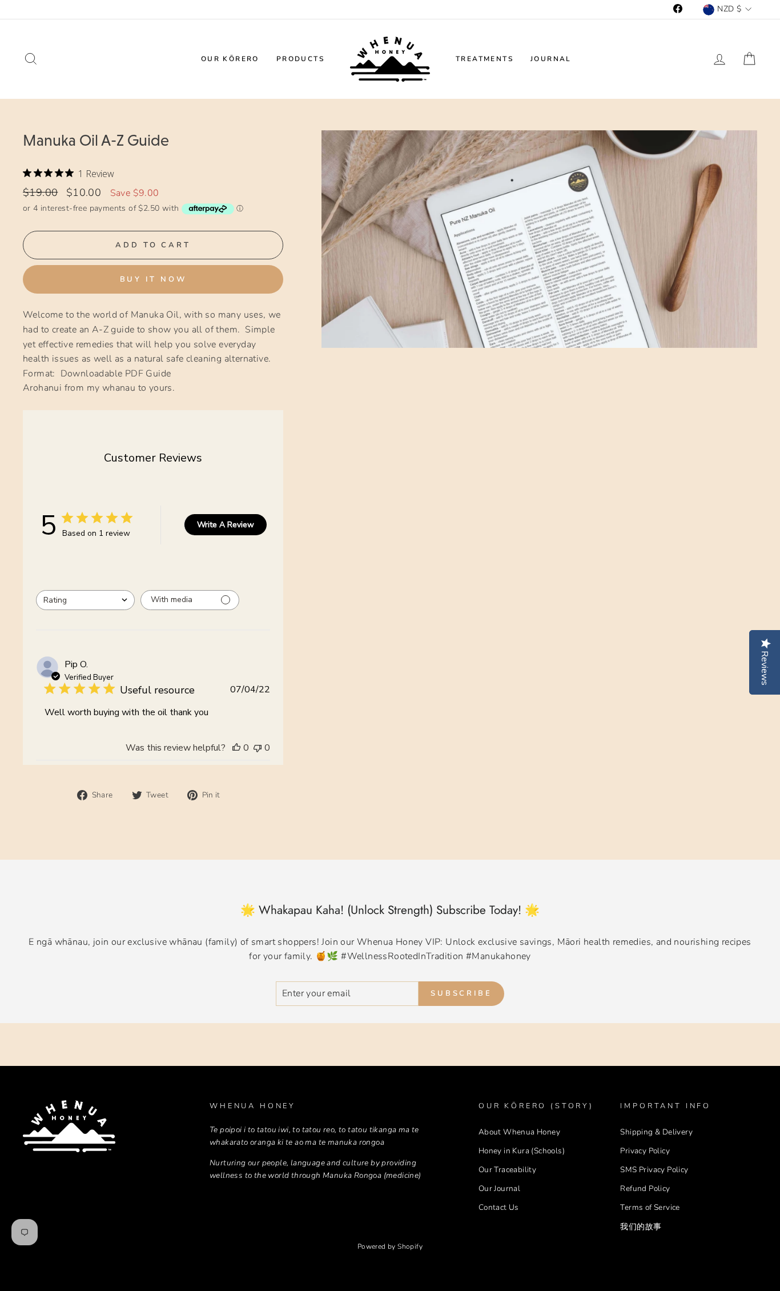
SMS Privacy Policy (654, 1169)
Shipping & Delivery (656, 1131)
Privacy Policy (645, 1150)
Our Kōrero (230, 58)
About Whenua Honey (519, 1131)
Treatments (484, 58)
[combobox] (85, 600)
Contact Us (499, 1207)
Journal (551, 58)
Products (300, 58)
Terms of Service (650, 1207)
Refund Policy (645, 1188)
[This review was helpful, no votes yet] (236, 747)
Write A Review (225, 524)
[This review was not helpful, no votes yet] (258, 747)
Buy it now (153, 279)
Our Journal (499, 1188)
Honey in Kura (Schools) (522, 1150)
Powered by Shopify (390, 1246)
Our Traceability (507, 1169)
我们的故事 (640, 1226)
